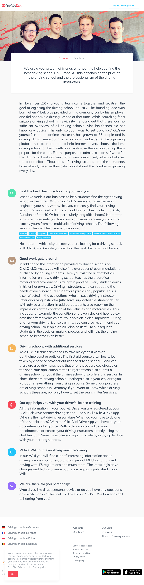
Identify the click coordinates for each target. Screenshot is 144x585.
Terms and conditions (82, 553)
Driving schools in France (21, 532)
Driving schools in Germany (23, 527)
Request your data (81, 549)
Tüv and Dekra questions (116, 536)
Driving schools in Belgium (22, 543)
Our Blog (107, 527)
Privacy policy (79, 556)
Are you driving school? (124, 5)
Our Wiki (107, 532)
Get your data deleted (82, 545)
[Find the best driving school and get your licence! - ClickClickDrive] (12, 5)
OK (12, 574)
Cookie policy (39, 567)
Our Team (79, 58)
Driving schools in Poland (21, 538)
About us (78, 527)
